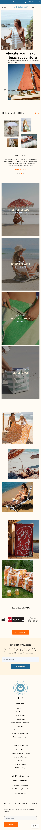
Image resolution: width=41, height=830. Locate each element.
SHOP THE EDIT (20, 169)
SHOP (4, 7)
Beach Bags (20, 726)
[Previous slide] (36, 113)
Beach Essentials (20, 730)
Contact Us (20, 750)
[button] (17, 173)
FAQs (20, 760)
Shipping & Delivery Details (20, 753)
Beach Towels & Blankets (20, 722)
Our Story (20, 708)
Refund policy (20, 768)
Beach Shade (20, 715)
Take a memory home (20, 737)
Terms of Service (20, 764)
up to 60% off (29, 2)
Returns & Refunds (20, 757)
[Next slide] (38, 113)
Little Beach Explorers (20, 733)
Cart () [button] (35, 7)
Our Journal (20, 712)
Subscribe (20, 666)
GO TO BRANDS (20, 632)
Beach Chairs (20, 719)
